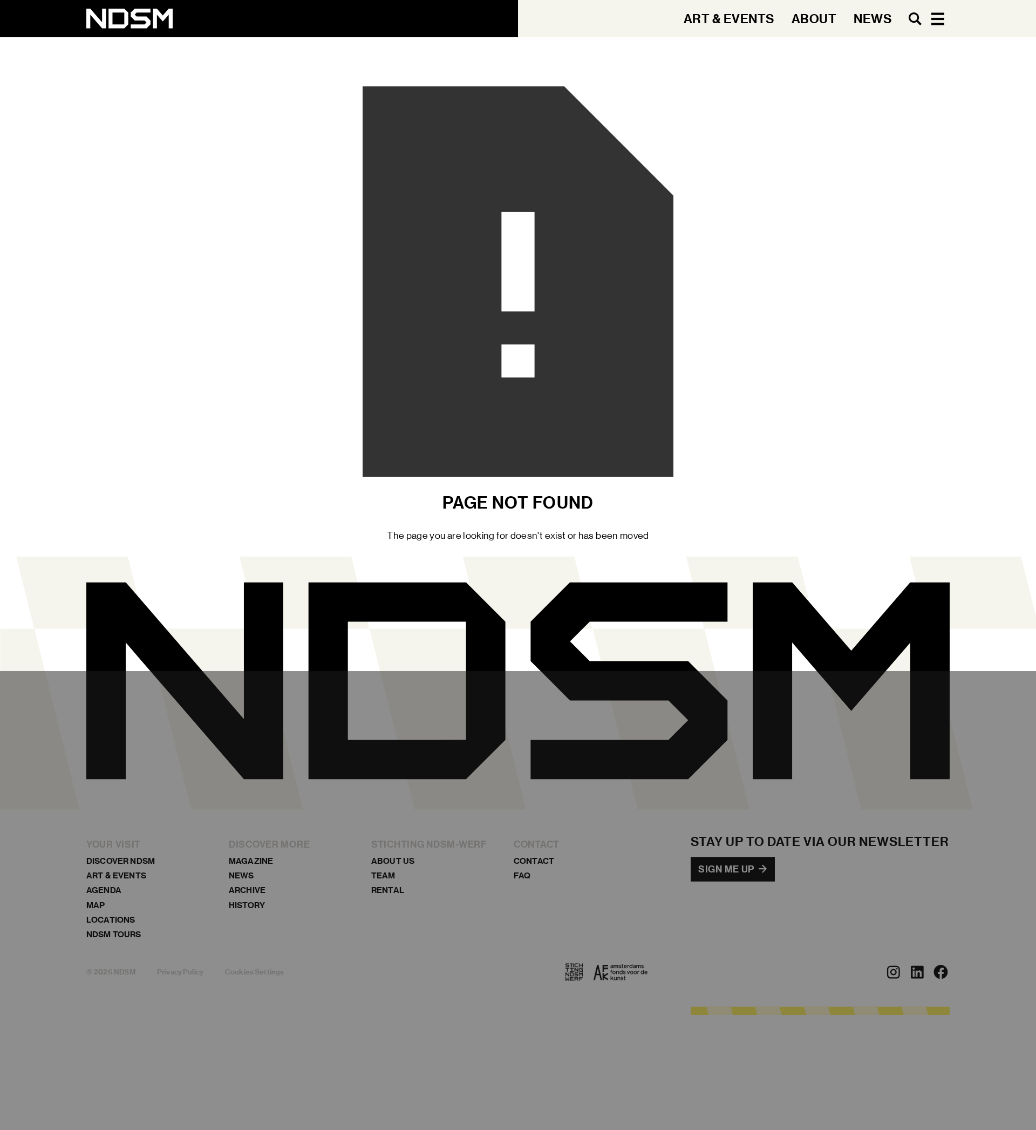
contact (534, 861)
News (241, 876)
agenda (103, 890)
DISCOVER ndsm (120, 861)
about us (392, 861)
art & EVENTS (116, 876)
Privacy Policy (180, 972)
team (383, 876)
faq (522, 876)
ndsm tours (113, 934)
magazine (251, 861)
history (247, 905)
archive (247, 890)
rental (387, 890)
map (95, 905)
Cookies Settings (254, 972)
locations (110, 920)
